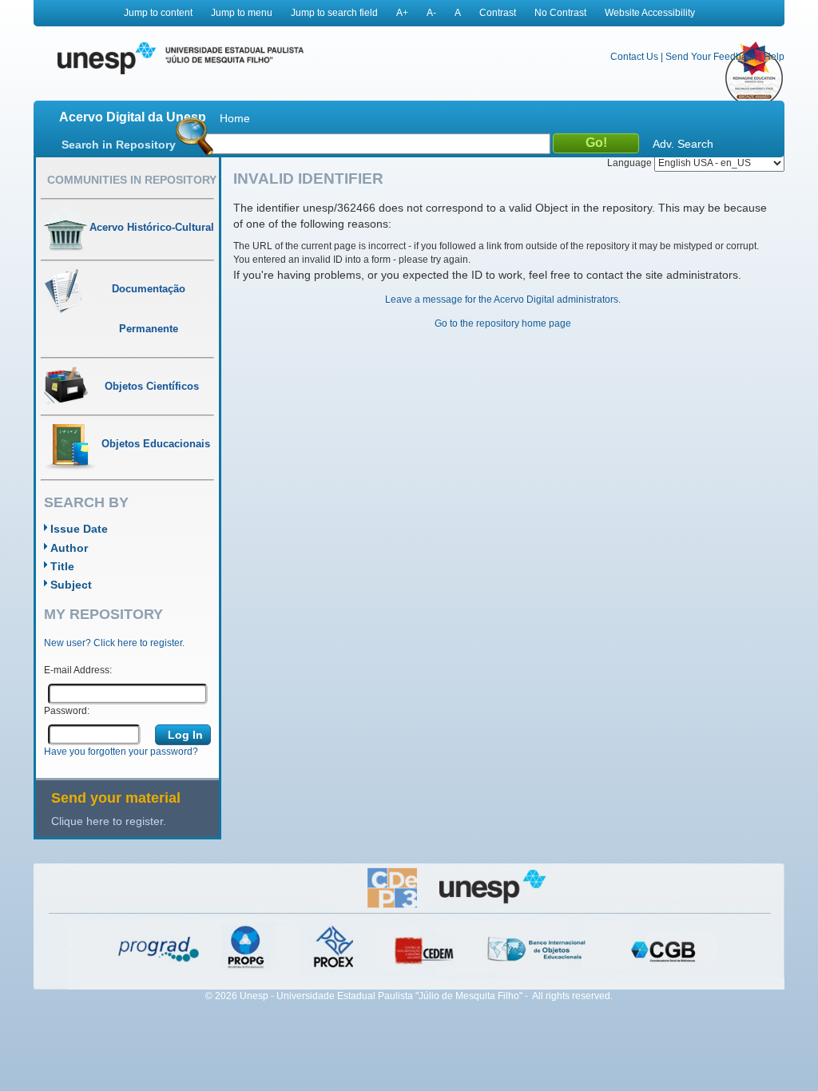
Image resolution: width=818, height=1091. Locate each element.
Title (62, 566)
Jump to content (158, 12)
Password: (66, 710)
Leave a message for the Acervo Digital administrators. (503, 299)
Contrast (497, 12)
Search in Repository (119, 144)
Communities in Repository (131, 179)
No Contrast (560, 12)
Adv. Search (683, 143)
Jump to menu (241, 12)
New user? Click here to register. (114, 643)
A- (431, 12)
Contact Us (634, 56)
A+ (402, 12)
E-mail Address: (78, 670)
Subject (71, 584)
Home (235, 118)
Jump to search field (334, 12)
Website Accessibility (650, 12)
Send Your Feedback (710, 56)
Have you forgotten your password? (121, 751)
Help (774, 56)
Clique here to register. (108, 821)
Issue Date (79, 528)
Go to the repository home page (503, 323)
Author (69, 548)
